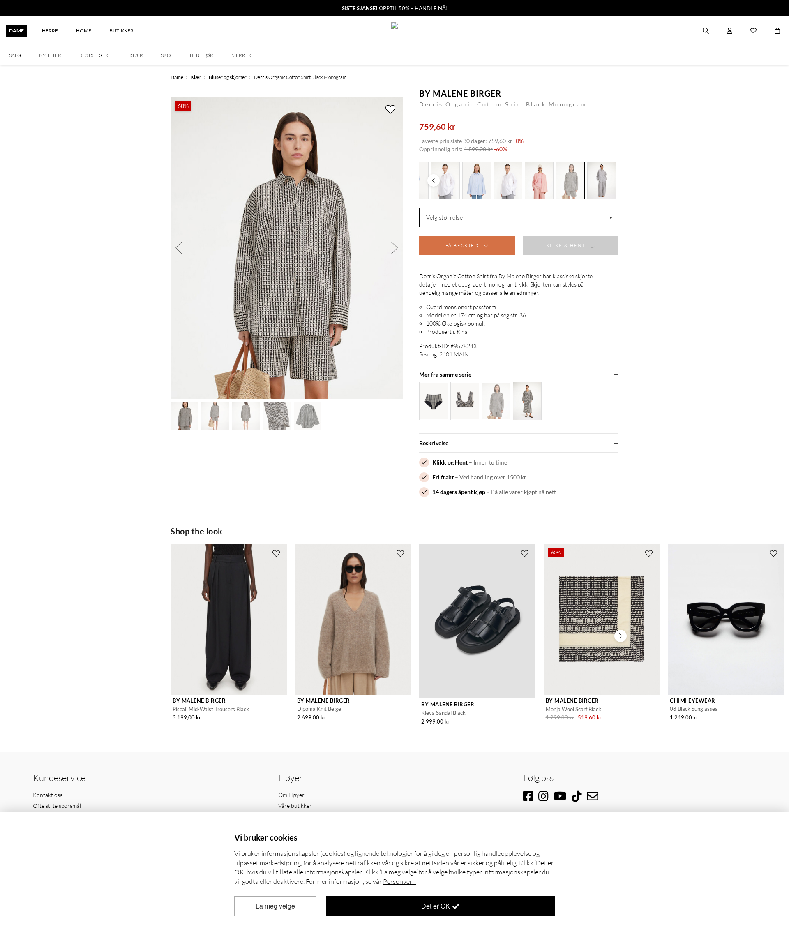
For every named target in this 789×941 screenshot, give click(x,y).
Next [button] (394, 248)
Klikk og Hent (450, 462)
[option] (287, 248)
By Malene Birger (460, 93)
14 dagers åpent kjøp (458, 491)
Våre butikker (295, 805)
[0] (777, 31)
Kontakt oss (47, 794)
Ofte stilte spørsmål (57, 805)
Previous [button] (179, 248)
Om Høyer (291, 794)
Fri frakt (443, 477)
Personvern (399, 881)
